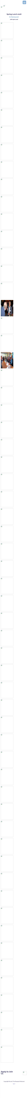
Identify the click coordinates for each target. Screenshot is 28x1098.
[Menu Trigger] (24, 2)
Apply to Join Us (7, 1073)
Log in (14, 1083)
